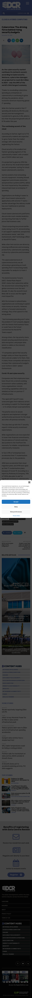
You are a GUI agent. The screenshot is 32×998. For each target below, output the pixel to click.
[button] (29, 482)
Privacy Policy (16, 515)
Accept (16, 502)
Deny (16, 507)
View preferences (16, 512)
